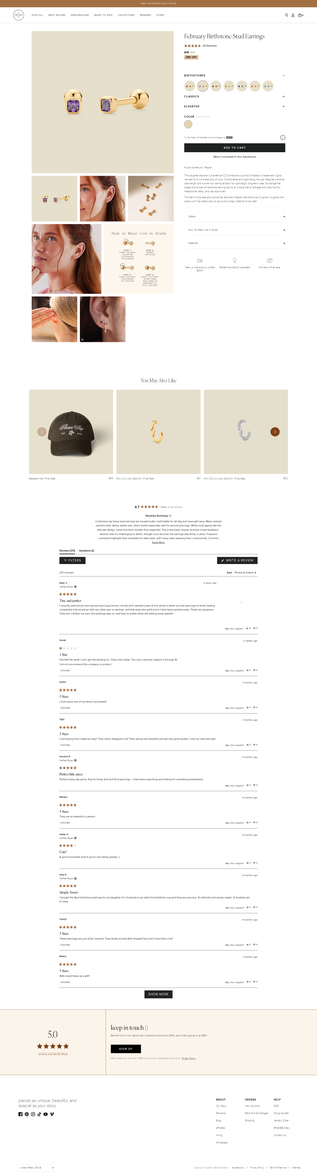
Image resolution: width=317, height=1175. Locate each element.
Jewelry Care (281, 1120)
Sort (230, 572)
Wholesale (222, 1142)
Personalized (80, 15)
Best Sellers (57, 15)
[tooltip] (170, 516)
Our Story (221, 1105)
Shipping (249, 1120)
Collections (126, 15)
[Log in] (293, 15)
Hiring (219, 1135)
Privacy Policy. (189, 1058)
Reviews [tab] (67, 551)
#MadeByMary (282, 1127)
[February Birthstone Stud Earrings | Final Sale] (202, 86)
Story (160, 15)
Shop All (37, 15)
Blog (218, 1120)
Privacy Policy (257, 1167)
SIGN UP (126, 1049)
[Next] (275, 431)
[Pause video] (82, 339)
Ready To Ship (103, 15)
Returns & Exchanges (256, 1113)
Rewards (145, 15)
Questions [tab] (86, 551)
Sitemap (296, 1167)
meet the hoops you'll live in (158, 3)
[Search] (286, 15)
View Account (252, 1105)
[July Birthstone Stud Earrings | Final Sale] (215, 86)
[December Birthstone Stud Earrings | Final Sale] (268, 86)
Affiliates (220, 1127)
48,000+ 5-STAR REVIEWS (53, 1053)
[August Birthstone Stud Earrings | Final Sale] (228, 86)
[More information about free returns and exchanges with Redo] (282, 137)
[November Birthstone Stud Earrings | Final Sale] (255, 86)
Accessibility (238, 1167)
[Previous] (42, 431)
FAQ (276, 1105)
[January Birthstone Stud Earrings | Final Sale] (189, 86)
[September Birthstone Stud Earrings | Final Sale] (241, 86)
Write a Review (241, 561)
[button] (158, 543)
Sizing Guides (281, 1113)
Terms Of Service (278, 1167)
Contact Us (280, 1135)
